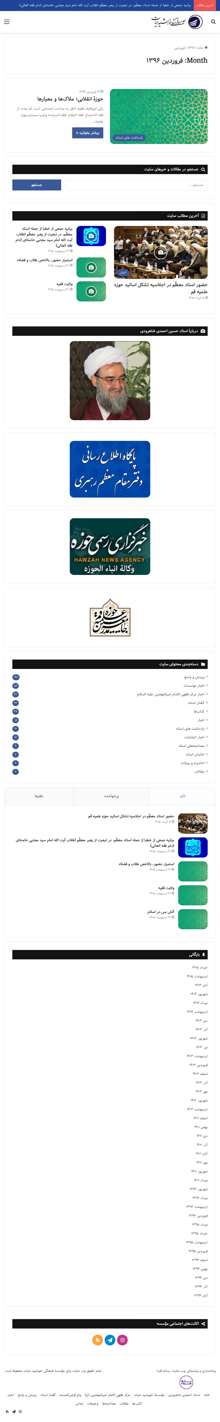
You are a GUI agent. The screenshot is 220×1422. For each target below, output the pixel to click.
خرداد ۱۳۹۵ (199, 1233)
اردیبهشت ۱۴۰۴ (197, 1012)
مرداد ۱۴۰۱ (201, 1180)
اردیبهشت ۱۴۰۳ (197, 1056)
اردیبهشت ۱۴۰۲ (197, 1109)
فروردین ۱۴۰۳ (198, 1065)
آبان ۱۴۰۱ (202, 1154)
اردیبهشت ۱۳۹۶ (197, 1207)
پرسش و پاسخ (194, 677)
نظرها (39, 796)
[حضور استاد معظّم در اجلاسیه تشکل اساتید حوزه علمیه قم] (193, 823)
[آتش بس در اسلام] (193, 919)
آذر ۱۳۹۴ (201, 1287)
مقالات (199, 772)
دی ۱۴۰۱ (202, 1136)
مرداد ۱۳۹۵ (200, 1224)
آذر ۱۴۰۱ (202, 1145)
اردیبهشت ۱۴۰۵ (197, 976)
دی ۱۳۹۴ (201, 1278)
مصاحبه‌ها (109, 1403)
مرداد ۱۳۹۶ (200, 1198)
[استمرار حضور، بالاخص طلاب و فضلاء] (91, 267)
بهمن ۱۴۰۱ (201, 1127)
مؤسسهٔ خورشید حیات (149, 1395)
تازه (182, 796)
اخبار (200, 720)
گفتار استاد (196, 703)
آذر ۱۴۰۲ (202, 1083)
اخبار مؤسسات (194, 686)
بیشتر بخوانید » (87, 133)
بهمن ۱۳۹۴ (200, 1269)
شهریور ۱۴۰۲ (199, 1100)
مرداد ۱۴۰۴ (200, 1003)
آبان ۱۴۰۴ (201, 985)
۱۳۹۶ (191, 48)
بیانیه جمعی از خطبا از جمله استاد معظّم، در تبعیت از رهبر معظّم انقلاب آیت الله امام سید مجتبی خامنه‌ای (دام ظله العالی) (44, 237)
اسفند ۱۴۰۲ (200, 1074)
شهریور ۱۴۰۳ (199, 1038)
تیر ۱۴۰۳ (202, 1047)
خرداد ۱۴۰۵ (200, 967)
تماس (79, 1403)
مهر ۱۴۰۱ (202, 1162)
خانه (200, 48)
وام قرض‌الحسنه (70, 1395)
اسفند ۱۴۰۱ (200, 1118)
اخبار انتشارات (194, 737)
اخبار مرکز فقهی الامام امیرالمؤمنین (170, 694)
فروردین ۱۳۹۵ (198, 1251)
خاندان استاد (195, 754)
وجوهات (92, 1403)
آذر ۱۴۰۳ (202, 1029)
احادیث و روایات (192, 763)
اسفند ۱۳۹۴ (200, 1260)
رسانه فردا (163, 1371)
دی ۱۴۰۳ (202, 1021)
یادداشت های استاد (190, 729)
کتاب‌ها (199, 711)
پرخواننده (111, 796)
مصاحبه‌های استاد (191, 746)
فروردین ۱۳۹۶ (198, 1216)
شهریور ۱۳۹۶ (199, 1189)
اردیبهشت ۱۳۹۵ (197, 1242)
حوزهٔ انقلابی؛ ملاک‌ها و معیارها (70, 99)
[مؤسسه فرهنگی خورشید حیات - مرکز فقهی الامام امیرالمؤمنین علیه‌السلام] (177, 22)
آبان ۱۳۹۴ (201, 1295)
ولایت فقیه (64, 284)
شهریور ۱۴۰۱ (199, 1171)
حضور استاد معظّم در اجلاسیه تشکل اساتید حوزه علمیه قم (161, 288)
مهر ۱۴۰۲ (202, 1092)
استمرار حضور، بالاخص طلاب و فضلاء (44, 260)
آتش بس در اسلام (161, 912)
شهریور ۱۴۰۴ (199, 994)
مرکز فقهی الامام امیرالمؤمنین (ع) (107, 1395)
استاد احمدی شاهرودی (184, 1395)
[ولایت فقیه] (91, 291)
